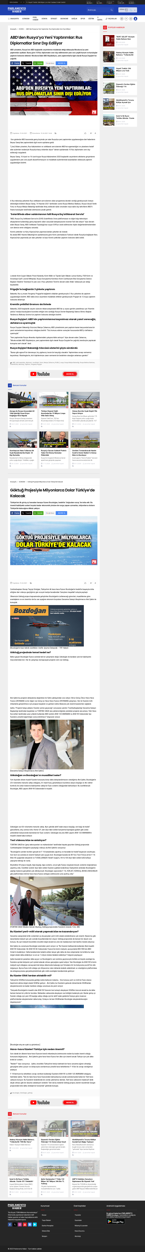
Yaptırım (27, 364)
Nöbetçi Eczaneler (81, 1226)
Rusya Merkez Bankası (87, 362)
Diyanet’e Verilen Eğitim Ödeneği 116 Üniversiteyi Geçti (45, 2)
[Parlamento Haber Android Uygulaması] (115, 1224)
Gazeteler (78, 1220)
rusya (62, 362)
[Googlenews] (30, 1224)
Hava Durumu (80, 1231)
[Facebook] (10, 1224)
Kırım (41, 362)
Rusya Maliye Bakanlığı (71, 362)
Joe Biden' (35, 362)
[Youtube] (25, 1224)
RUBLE (57, 362)
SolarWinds (14, 364)
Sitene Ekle (46, 1231)
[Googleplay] (35, 1224)
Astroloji (78, 1236)
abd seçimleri (20, 362)
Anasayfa (13, 29)
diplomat (29, 362)
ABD (14, 362)
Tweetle (28, 63)
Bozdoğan (16, 1093)
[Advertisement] (54, 123)
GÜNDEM (22, 482)
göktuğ (30, 1093)
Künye (44, 1215)
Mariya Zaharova (49, 362)
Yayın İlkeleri (46, 1220)
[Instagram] (20, 1224)
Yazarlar (78, 1215)
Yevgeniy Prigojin (36, 364)
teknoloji (21, 364)
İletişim (44, 1236)
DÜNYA (21, 29)
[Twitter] (15, 1224)
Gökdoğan (23, 1093)
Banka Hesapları (47, 1226)
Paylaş (17, 63)
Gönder (40, 63)
